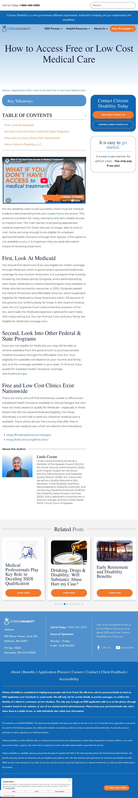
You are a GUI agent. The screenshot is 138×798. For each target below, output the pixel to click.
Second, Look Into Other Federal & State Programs (36, 131)
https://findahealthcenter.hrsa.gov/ (28, 435)
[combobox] (113, 5)
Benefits (29, 671)
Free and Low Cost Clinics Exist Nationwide (32, 138)
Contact (92, 671)
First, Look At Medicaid (19, 125)
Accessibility (69, 678)
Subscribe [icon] (127, 647)
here (44, 321)
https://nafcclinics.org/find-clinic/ (27, 439)
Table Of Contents (27, 115)
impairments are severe (62, 213)
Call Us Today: (21, 5)
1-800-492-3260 (77, 627)
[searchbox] (113, 5)
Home (5, 90)
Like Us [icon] (106, 647)
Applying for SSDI (21, 90)
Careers (77, 671)
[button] (44, 116)
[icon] (98, 648)
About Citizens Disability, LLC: (23, 144)
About (15, 671)
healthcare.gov (17, 373)
